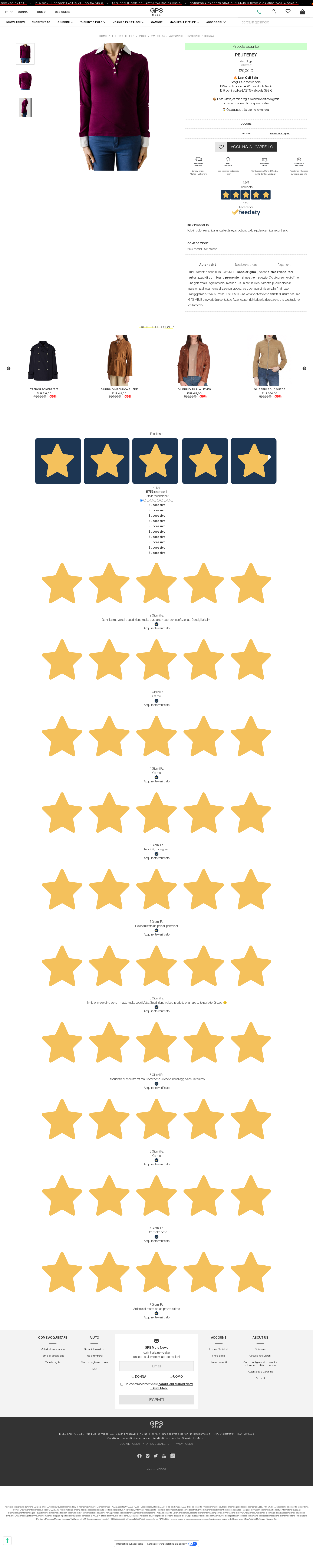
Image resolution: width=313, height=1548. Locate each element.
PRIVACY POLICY (182, 1443)
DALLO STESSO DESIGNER (157, 327)
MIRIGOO (161, 1469)
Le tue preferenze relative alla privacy (167, 1543)
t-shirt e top (123, 36)
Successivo (156, 504)
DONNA (23, 11)
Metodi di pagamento (53, 1349)
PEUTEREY (246, 55)
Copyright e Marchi (260, 1355)
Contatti (260, 1378)
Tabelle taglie (52, 1362)
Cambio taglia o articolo (94, 1362)
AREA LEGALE (156, 1443)
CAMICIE (157, 22)
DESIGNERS (62, 11)
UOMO (41, 11)
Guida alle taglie (280, 133)
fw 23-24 (158, 36)
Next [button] (304, 369)
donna (209, 36)
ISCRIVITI (156, 1399)
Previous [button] (8, 369)
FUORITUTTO (41, 22)
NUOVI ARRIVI (15, 22)
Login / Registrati (218, 1349)
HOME (104, 36)
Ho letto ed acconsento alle (159, 1386)
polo (142, 36)
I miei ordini (218, 1355)
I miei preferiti (219, 1362)
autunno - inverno (184, 36)
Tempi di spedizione (53, 1355)
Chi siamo (260, 1349)
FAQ (94, 1368)
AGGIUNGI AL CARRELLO (252, 147)
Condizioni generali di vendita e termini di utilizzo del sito (260, 1363)
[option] (44, 366)
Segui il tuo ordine (94, 1349)
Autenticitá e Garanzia (260, 1371)
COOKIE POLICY (130, 1443)
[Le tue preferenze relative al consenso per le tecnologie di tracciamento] (7, 1541)
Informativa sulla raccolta (129, 1543)
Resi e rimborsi (94, 1355)
